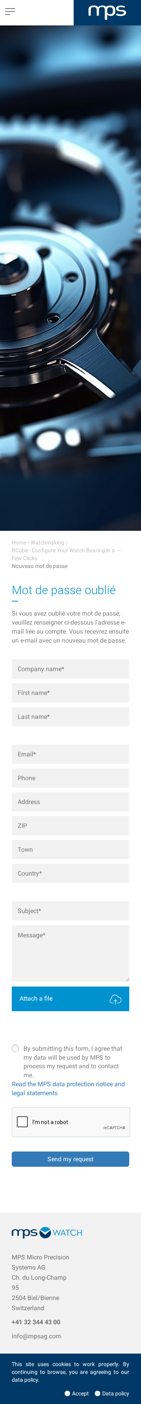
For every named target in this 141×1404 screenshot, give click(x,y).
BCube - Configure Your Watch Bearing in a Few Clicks (63, 554)
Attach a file (36, 998)
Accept (80, 1393)
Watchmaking (47, 542)
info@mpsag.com (36, 1336)
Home (19, 542)
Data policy (115, 1393)
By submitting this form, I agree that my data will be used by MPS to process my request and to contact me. (73, 1062)
